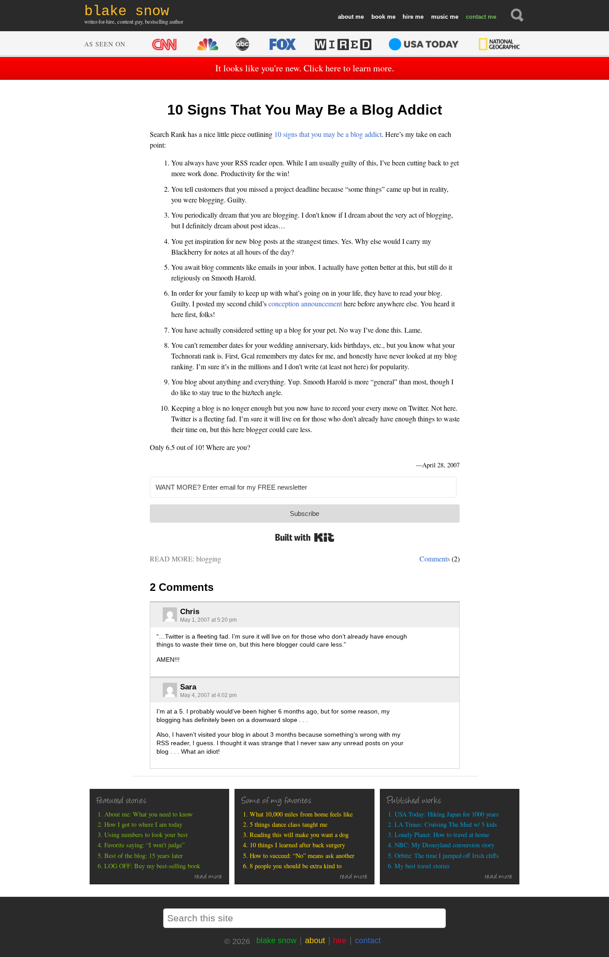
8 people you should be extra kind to (296, 866)
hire (408, 16)
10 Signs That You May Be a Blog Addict (304, 110)
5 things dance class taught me (288, 824)
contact (476, 16)
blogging (208, 558)
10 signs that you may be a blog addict (328, 134)
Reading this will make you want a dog (299, 834)
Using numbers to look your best (146, 834)
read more (208, 877)
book (378, 16)
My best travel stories (422, 866)
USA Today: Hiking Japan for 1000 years (447, 814)
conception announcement (305, 303)
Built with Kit (304, 537)
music (439, 16)
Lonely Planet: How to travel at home (442, 834)
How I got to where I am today (143, 824)
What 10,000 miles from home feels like (301, 814)
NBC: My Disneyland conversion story (444, 845)
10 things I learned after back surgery (297, 845)
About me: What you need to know (148, 814)
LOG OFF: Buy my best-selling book (152, 866)
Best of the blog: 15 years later (143, 855)
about (346, 16)
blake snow (276, 940)
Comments (435, 558)
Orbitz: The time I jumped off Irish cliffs (447, 855)
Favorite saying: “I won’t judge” (144, 845)
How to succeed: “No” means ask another (302, 855)
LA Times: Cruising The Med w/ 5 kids (446, 824)
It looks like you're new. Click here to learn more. (304, 68)
